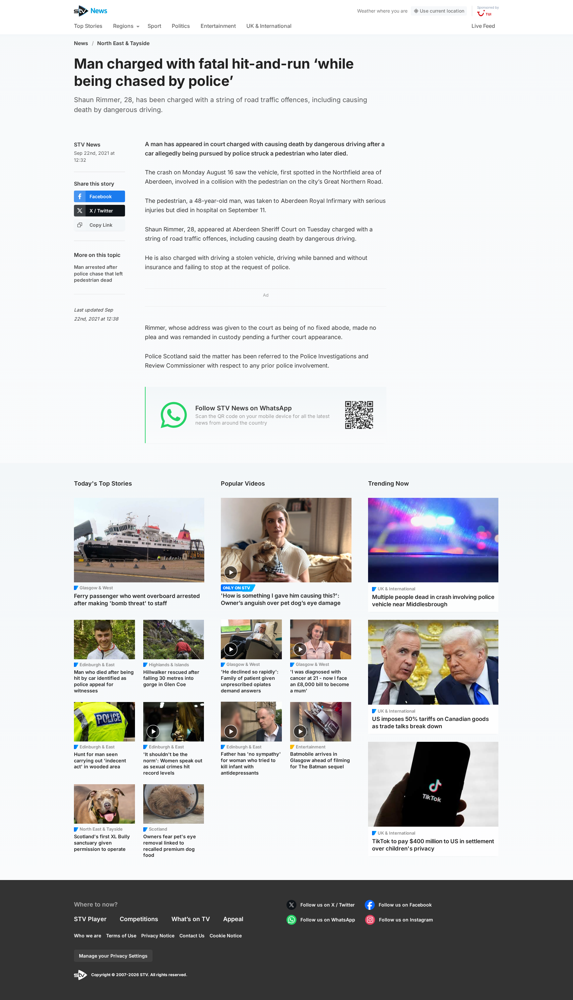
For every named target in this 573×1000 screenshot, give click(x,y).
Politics (181, 26)
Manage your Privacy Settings (113, 956)
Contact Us (192, 935)
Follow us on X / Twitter (327, 905)
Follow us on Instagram (406, 919)
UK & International (268, 26)
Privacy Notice (157, 935)
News (81, 43)
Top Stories (88, 26)
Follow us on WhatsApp (327, 919)
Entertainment (218, 26)
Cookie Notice (226, 935)
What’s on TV (190, 918)
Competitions (139, 918)
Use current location (442, 11)
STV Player (90, 918)
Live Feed (483, 26)
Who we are (87, 935)
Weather (366, 11)
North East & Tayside (123, 43)
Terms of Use (121, 935)
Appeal (233, 918)
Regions (123, 26)
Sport (154, 26)
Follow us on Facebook (405, 905)
